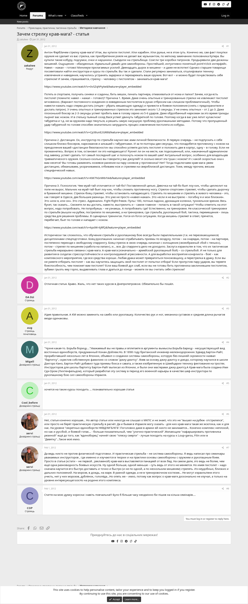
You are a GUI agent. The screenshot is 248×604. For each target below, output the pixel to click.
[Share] (223, 46)
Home (23, 15)
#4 (227, 342)
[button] (65, 15)
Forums (38, 15)
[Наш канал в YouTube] (206, 4)
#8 (227, 488)
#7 (227, 447)
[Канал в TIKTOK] (228, 4)
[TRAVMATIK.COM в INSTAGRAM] (214, 4)
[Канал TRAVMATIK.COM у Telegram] (219, 4)
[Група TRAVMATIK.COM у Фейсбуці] (210, 4)
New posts (22, 21)
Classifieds (77, 15)
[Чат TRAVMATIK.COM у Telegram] (223, 4)
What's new (55, 15)
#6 (227, 414)
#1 (227, 46)
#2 (227, 277)
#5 (227, 383)
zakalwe (23, 39)
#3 (227, 308)
